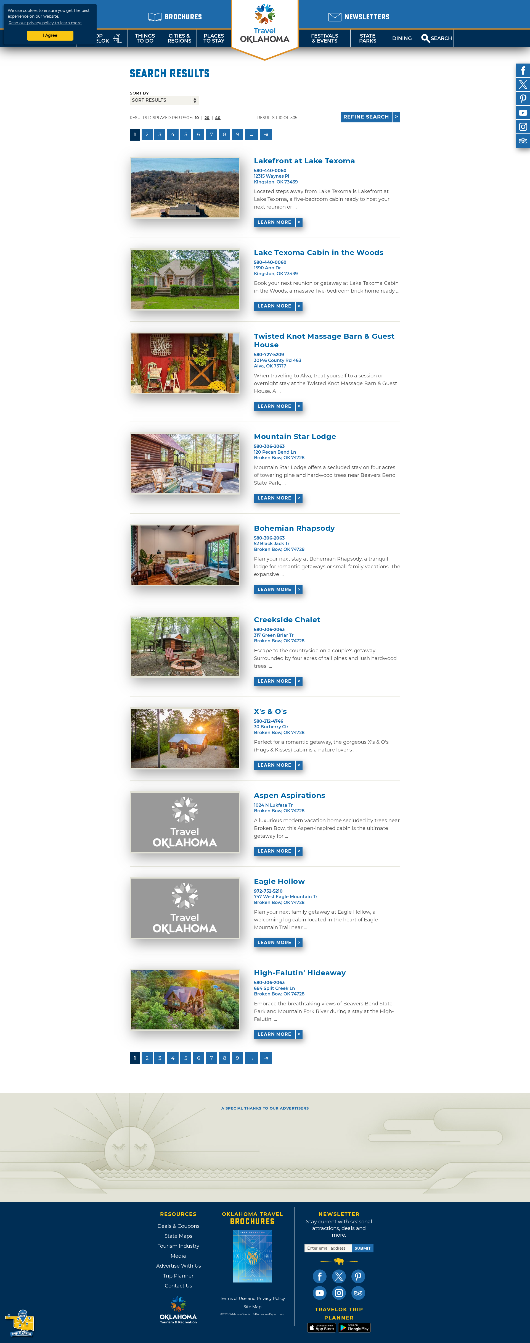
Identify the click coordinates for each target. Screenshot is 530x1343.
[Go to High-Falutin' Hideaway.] (185, 1000)
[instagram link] (339, 1293)
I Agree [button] (50, 35)
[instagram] (523, 127)
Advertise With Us (178, 1266)
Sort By (139, 93)
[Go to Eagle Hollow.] (185, 908)
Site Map (252, 1306)
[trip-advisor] (523, 141)
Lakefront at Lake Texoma (304, 161)
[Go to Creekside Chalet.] (185, 647)
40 (218, 117)
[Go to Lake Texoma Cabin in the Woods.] (185, 279)
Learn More (275, 222)
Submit (363, 1248)
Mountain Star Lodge (295, 436)
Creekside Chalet (287, 620)
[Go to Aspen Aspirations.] (185, 822)
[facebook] (523, 70)
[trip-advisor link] (358, 1293)
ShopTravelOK (95, 38)
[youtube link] (320, 1293)
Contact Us (178, 1286)
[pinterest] (523, 99)
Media (178, 1256)
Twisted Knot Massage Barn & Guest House (324, 340)
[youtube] (523, 113)
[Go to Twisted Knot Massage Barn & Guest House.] (185, 363)
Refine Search (366, 117)
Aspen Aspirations (289, 795)
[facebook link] (320, 1276)
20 (207, 117)
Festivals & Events (324, 38)
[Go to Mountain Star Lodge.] (185, 463)
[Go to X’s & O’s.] (185, 738)
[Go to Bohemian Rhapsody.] (185, 555)
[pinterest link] (358, 1276)
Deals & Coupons (178, 1226)
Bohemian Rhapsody (294, 528)
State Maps (178, 1236)
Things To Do (145, 38)
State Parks (367, 38)
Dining (402, 38)
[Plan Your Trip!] (20, 1323)
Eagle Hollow (279, 881)
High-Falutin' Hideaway (300, 973)
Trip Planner (178, 1276)
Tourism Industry (178, 1246)
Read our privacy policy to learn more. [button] (45, 22)
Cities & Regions (179, 38)
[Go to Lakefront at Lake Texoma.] (185, 188)
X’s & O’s (270, 711)
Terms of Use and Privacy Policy (252, 1298)
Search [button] (441, 38)
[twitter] (523, 84)
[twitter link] (339, 1276)
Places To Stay (213, 38)
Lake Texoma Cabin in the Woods (319, 252)
